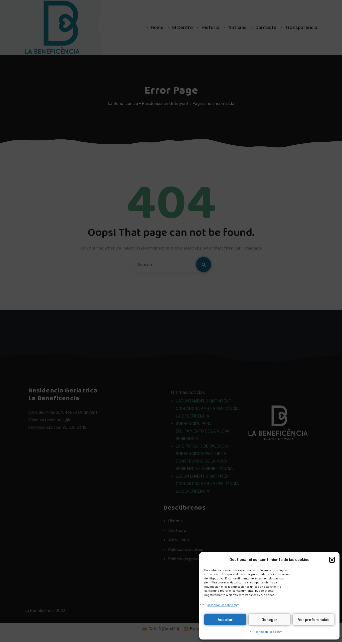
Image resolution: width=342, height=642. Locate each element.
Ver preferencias (313, 619)
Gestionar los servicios (222, 605)
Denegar (269, 619)
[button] (331, 559)
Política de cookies (267, 631)
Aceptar (225, 619)
